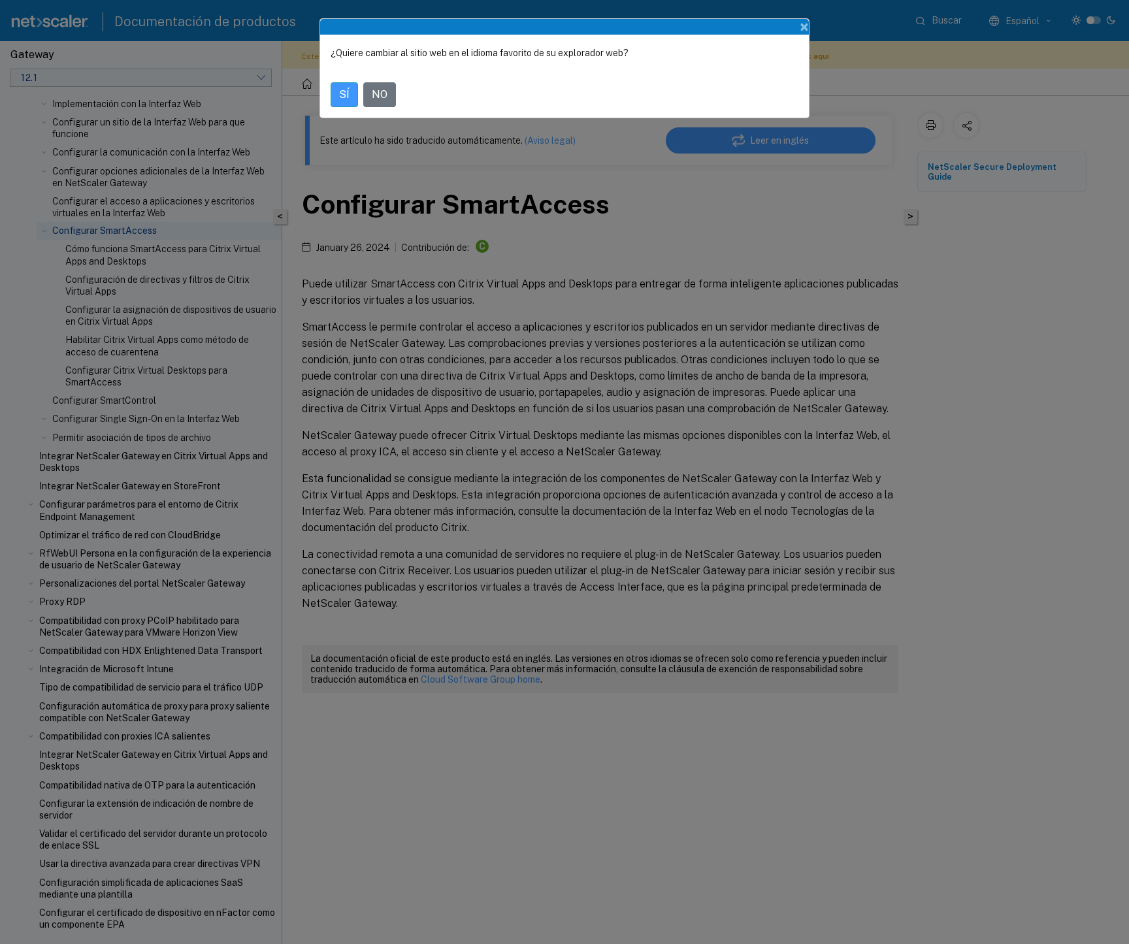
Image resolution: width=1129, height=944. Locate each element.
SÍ (344, 94)
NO (379, 94)
